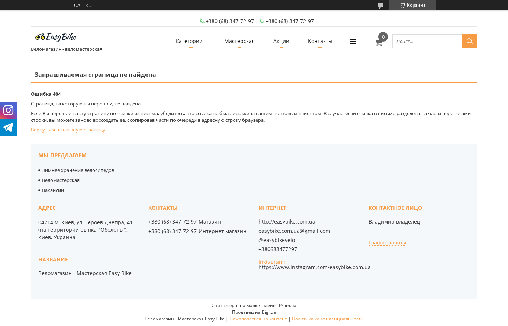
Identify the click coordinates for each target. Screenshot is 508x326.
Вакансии (53, 190)
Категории (189, 41)
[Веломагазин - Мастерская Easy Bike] (59, 37)
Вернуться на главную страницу (68, 129)
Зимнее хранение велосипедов (78, 170)
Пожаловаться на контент (258, 319)
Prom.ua (287, 305)
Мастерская (239, 41)
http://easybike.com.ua (286, 221)
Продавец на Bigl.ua (254, 312)
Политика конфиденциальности (328, 319)
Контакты (320, 41)
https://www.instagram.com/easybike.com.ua (314, 267)
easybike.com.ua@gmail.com (294, 231)
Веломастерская (61, 180)
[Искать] (469, 41)
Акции (281, 41)
